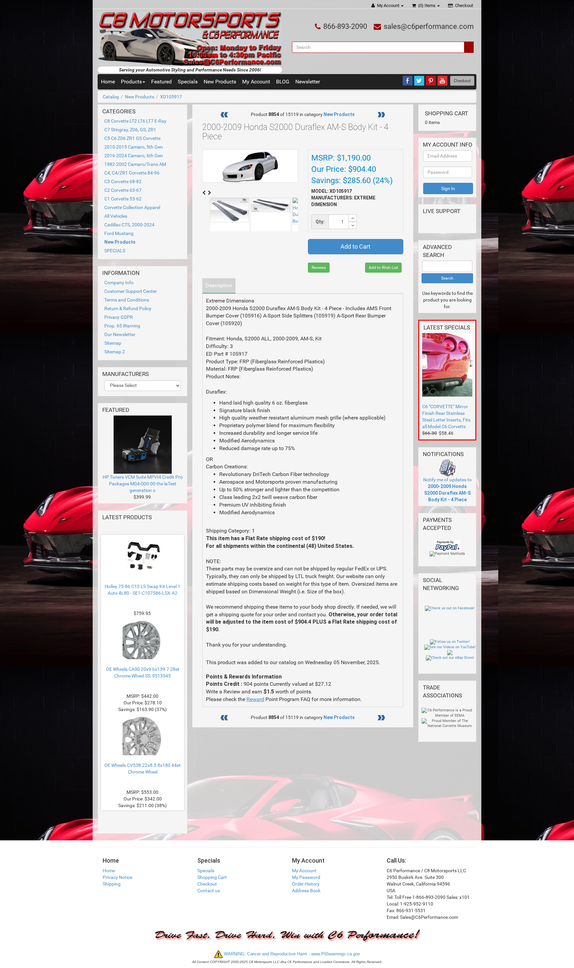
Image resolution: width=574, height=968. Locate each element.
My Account (388, 5)
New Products (220, 81)
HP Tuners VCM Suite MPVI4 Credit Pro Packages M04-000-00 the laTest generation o (143, 483)
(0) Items (426, 5)
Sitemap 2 (114, 351)
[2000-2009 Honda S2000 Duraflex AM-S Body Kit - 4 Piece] (229, 209)
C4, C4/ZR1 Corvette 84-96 (131, 173)
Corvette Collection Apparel (132, 207)
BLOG (282, 81)
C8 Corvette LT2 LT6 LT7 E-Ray (135, 121)
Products (131, 81)
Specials (188, 81)
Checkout (463, 5)
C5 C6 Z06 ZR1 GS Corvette (132, 138)
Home (108, 81)
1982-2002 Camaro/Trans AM (135, 164)
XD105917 (171, 96)
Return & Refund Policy (127, 308)
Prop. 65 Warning (122, 325)
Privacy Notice (117, 877)
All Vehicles (115, 216)
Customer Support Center (130, 291)
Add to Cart (355, 246)
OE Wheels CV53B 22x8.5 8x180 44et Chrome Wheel (142, 769)
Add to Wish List (383, 267)
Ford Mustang (119, 233)
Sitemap (112, 343)
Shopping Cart (212, 877)
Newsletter (307, 81)
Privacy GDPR (118, 317)
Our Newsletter (119, 334)
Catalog (111, 96)
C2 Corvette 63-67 (123, 190)
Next (144, 818)
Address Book (306, 890)
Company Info (119, 282)
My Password (306, 877)
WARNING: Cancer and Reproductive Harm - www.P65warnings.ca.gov (291, 953)
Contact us (208, 890)
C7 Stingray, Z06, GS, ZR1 (130, 129)
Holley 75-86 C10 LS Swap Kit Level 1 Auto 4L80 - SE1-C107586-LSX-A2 (142, 590)
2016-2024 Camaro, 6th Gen (133, 155)
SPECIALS (114, 250)
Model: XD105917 (331, 191)
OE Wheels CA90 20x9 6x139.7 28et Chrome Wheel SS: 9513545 (142, 672)
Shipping (112, 884)
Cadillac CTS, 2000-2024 (129, 224)
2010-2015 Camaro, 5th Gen (133, 147)
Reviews (319, 267)
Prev (145, 527)
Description (219, 285)
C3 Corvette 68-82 (123, 181)
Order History (306, 884)
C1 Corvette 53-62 (123, 198)
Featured (161, 81)
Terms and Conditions (126, 299)
